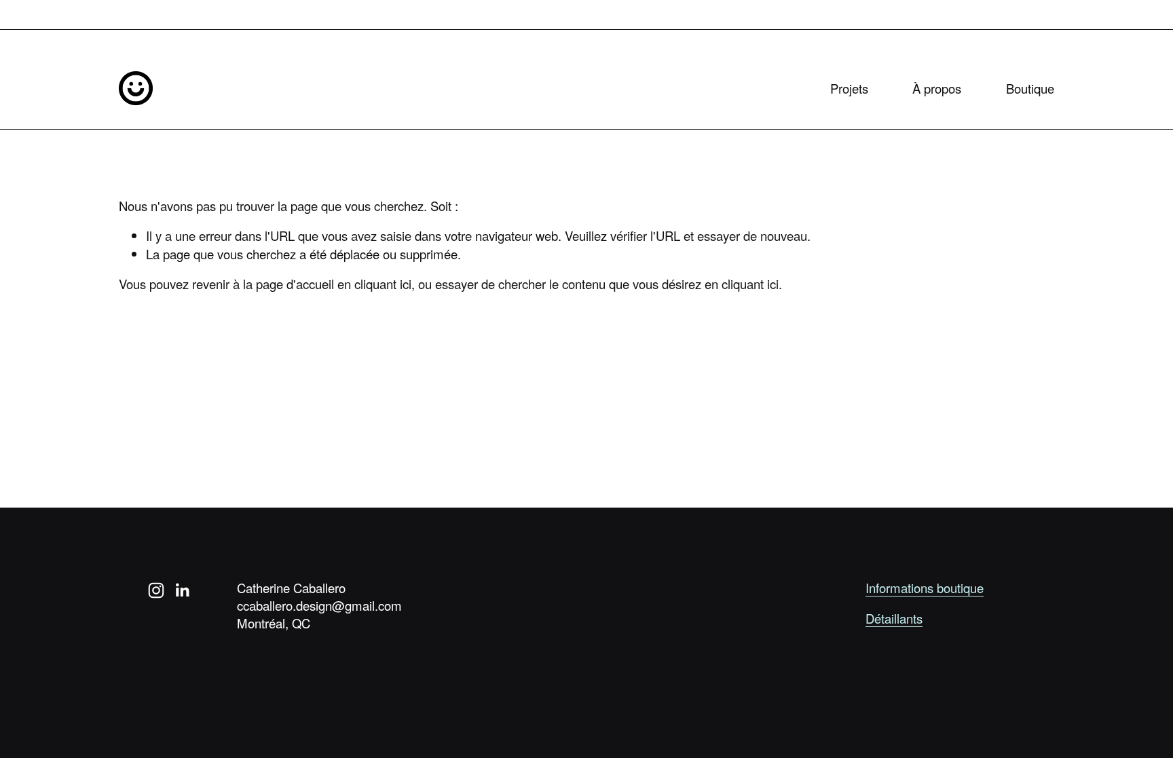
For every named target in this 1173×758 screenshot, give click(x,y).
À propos (936, 88)
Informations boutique (924, 587)
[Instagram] (156, 590)
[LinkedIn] (182, 590)
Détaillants (894, 618)
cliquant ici (382, 283)
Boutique (1030, 88)
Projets (849, 88)
